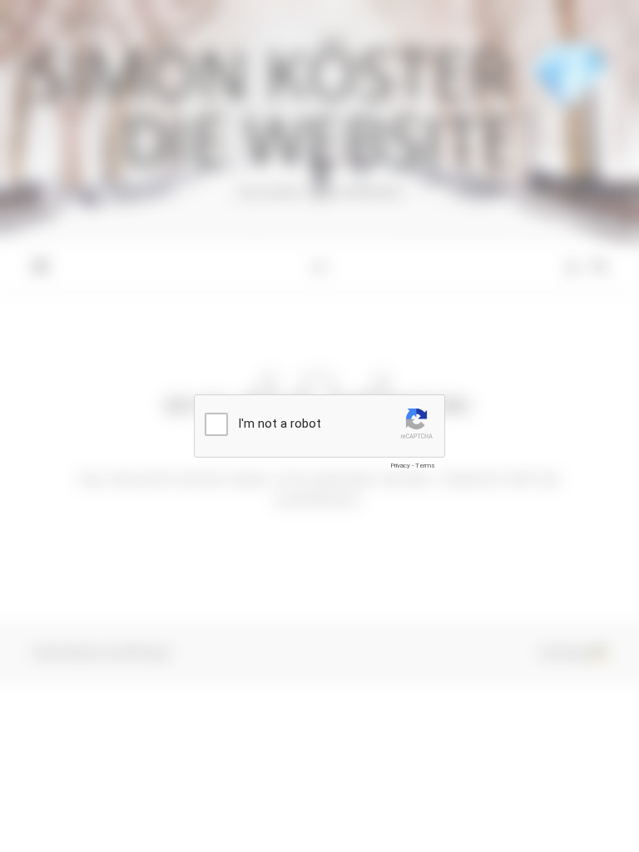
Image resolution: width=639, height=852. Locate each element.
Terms (425, 465)
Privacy (400, 465)
